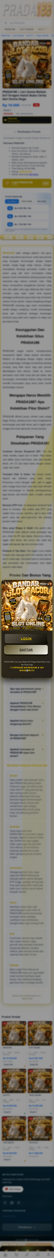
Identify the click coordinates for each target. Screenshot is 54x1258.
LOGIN (26, 638)
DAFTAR (26, 649)
